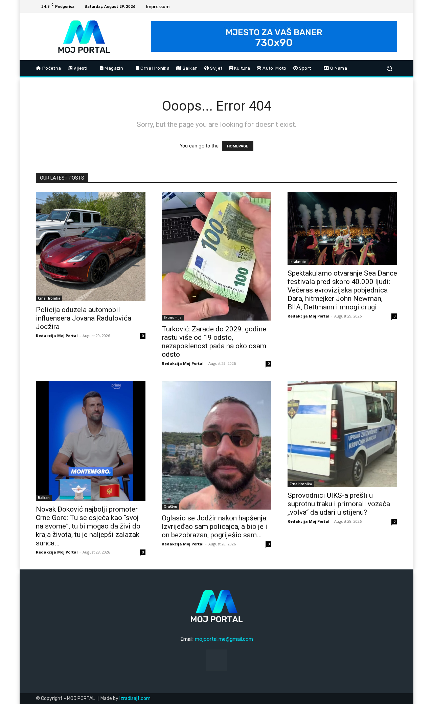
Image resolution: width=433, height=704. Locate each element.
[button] (389, 68)
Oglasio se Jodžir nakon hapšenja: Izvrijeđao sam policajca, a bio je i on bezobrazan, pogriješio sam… (215, 526)
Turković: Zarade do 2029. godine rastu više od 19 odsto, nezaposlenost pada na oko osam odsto (214, 341)
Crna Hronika (49, 298)
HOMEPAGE (237, 146)
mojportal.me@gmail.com (224, 639)
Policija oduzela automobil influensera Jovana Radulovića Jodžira (83, 318)
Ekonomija (173, 317)
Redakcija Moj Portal (57, 335)
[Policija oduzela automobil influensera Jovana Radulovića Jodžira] (90, 246)
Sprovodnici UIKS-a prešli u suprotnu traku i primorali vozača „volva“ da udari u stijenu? (339, 503)
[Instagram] (392, 6)
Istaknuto (298, 261)
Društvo (170, 506)
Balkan (44, 497)
